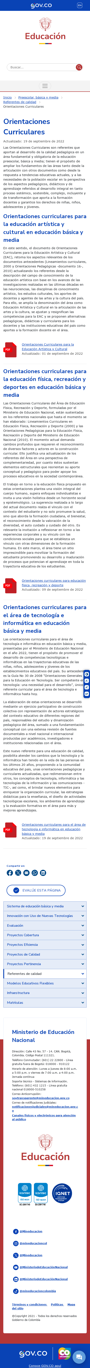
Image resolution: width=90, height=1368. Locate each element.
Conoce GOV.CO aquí (45, 1366)
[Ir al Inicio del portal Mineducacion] (45, 1151)
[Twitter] (18, 872)
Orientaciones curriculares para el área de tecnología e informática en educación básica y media (54, 829)
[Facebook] (10, 872)
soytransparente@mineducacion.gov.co (40, 1097)
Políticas (57, 1304)
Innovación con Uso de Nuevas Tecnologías (40, 915)
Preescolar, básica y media (38, 97)
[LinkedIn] (43, 872)
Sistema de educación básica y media (35, 906)
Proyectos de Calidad (23, 954)
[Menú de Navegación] (45, 86)
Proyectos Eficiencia (22, 944)
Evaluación (15, 925)
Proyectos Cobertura (23, 935)
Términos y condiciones (29, 1304)
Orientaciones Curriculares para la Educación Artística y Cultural (48, 347)
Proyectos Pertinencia (24, 964)
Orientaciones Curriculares (23, 106)
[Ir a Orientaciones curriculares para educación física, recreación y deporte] (11, 585)
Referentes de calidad (19, 102)
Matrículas (15, 1002)
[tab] (45, 906)
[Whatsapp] (34, 872)
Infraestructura (18, 993)
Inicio (7, 97)
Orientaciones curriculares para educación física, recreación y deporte (54, 583)
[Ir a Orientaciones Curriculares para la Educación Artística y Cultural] (11, 350)
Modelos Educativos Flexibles (30, 983)
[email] (26, 872)
